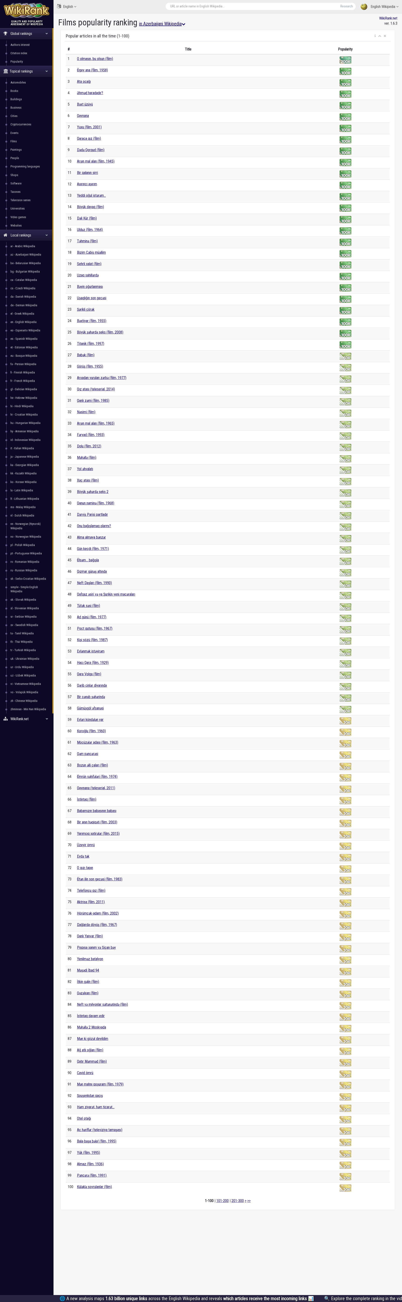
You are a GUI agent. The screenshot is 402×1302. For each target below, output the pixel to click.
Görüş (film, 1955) (90, 366)
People (14, 158)
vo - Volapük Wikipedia (24, 692)
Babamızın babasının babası (96, 811)
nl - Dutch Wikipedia (22, 515)
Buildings (16, 99)
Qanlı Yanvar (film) (90, 936)
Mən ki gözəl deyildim (92, 1038)
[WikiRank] (27, 10)
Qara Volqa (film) (89, 674)
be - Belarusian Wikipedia (25, 263)
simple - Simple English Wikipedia (24, 589)
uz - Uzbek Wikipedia (23, 675)
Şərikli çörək (85, 309)
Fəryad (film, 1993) (90, 435)
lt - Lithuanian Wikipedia (24, 498)
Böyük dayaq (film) (90, 207)
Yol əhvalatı (85, 469)
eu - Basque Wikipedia (23, 355)
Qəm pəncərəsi (87, 754)
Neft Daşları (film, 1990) (94, 583)
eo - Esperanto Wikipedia (25, 330)
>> (249, 1201)
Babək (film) (85, 355)
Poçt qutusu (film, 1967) (94, 628)
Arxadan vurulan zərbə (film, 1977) (101, 378)
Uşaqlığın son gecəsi (91, 298)
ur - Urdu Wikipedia (22, 667)
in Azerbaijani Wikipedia (160, 24)
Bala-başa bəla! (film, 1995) (96, 1141)
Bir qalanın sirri (87, 172)
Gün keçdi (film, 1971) (93, 548)
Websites (16, 225)
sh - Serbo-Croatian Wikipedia (28, 578)
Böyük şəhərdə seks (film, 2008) (100, 332)
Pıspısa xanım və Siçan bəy (96, 947)
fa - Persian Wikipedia (23, 364)
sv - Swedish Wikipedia (24, 625)
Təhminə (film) (87, 241)
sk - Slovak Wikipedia (23, 599)
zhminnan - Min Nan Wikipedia (28, 709)
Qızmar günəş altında (92, 571)
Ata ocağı (84, 81)
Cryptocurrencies (20, 124)
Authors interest (20, 45)
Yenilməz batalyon (90, 959)
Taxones (15, 191)
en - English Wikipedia (23, 322)
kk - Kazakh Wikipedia (23, 473)
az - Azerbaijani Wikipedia (25, 254)
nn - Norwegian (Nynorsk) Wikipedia (25, 526)
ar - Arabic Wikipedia (22, 246)
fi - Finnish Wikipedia (22, 372)
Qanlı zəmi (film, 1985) (93, 400)
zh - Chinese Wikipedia (23, 701)
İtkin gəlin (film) (88, 981)
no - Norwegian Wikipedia (25, 536)
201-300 (237, 1201)
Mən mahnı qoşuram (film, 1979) (100, 1084)
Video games (18, 217)
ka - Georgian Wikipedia (24, 465)
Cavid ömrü (85, 1073)
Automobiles (18, 82)
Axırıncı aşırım (87, 184)
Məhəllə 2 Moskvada (91, 1027)
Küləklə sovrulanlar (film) (94, 1187)
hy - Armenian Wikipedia (24, 431)
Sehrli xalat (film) (89, 264)
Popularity (16, 61)
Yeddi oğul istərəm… (91, 195)
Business (15, 107)
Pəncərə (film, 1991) (92, 1175)
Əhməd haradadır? (90, 93)
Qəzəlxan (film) (87, 993)
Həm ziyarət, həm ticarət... (95, 1107)
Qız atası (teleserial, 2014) (96, 389)
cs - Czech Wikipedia (22, 288)
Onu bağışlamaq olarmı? (94, 526)
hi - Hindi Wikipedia (22, 406)
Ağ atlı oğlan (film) (90, 1050)
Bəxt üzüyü (85, 104)
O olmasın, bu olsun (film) (95, 59)
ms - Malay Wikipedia (23, 507)
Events (14, 133)
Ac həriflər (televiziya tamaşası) (99, 1130)
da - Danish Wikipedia (23, 296)
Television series (20, 200)
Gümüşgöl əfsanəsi (90, 708)
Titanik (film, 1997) (90, 343)
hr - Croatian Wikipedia (24, 414)
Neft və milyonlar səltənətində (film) (102, 1004)
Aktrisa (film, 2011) (91, 902)
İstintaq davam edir (91, 1016)
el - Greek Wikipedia (22, 313)
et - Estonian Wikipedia (24, 347)
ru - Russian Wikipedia (23, 570)
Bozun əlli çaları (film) (92, 765)
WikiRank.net (388, 18)
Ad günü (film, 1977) (91, 617)
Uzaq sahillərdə (88, 275)
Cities (13, 116)
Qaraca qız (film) (89, 138)
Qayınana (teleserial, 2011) (96, 788)
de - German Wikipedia (23, 305)
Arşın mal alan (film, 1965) (95, 423)
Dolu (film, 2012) (89, 446)
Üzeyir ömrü (86, 845)
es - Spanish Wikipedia (23, 338)
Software (15, 183)
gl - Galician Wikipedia (23, 389)
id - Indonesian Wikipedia (25, 440)
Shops (14, 175)
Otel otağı (84, 1118)
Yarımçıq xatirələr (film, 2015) (98, 833)
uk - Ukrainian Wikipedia (24, 658)
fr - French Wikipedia (22, 381)
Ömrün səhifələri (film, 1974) (97, 776)
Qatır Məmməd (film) (92, 1061)
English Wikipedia (383, 6)
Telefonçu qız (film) (91, 890)
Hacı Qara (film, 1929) (93, 662)
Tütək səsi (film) (88, 605)
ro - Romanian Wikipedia (24, 561)
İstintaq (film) (86, 799)
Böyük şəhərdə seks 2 (92, 491)
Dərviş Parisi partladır (92, 514)
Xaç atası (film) (88, 480)
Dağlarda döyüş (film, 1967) (97, 924)
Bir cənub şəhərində (91, 697)
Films (13, 141)
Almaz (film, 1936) (90, 1164)
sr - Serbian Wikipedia (23, 616)
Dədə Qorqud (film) (90, 150)
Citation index (18, 53)
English (68, 6)
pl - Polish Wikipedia (22, 545)
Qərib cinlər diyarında (92, 685)
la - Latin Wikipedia (21, 490)
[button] (375, 36)
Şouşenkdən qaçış (90, 1095)
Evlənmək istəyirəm (90, 651)
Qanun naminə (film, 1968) (95, 503)
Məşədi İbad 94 (88, 970)
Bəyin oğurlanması (90, 286)
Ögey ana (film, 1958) (92, 70)
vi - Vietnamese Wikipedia (25, 684)
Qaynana (83, 115)
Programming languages (25, 166)
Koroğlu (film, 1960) (91, 731)
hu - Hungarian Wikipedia (25, 423)
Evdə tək (83, 856)
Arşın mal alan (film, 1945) (95, 161)
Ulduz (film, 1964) (90, 229)
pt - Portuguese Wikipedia (26, 553)
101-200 (222, 1201)
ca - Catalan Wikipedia (23, 280)
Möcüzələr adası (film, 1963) (97, 742)
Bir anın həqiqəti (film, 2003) (97, 822)
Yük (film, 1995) (88, 1152)
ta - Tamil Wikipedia (22, 633)
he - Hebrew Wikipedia (23, 398)
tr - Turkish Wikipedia (23, 650)
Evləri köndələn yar (90, 719)
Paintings (16, 149)
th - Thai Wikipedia (21, 641)
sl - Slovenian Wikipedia (24, 608)
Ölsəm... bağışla (88, 560)
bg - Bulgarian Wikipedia (25, 271)
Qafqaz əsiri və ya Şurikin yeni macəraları (106, 594)
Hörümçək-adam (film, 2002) (98, 913)
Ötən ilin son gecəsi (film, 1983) (99, 879)
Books (14, 91)
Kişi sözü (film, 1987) (92, 640)
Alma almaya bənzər (91, 537)
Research (346, 6)
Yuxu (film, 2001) (89, 127)
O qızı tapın (85, 868)
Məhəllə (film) (86, 457)
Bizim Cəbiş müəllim (91, 252)
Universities (17, 208)
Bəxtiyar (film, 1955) (91, 321)
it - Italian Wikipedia (22, 448)
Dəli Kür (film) (87, 218)
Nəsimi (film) (86, 412)
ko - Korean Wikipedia (23, 482)
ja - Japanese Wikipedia (24, 456)
